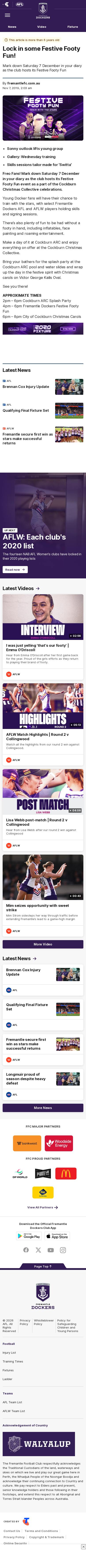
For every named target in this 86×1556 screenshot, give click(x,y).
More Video (43, 944)
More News (43, 1108)
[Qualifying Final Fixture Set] (43, 410)
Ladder (7, 1379)
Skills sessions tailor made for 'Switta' (39, 164)
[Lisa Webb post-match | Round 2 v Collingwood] (43, 810)
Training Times (13, 1361)
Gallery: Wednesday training (31, 157)
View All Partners (40, 1207)
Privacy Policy (25, 1322)
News (12, 26)
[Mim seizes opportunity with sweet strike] (43, 896)
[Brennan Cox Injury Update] (43, 386)
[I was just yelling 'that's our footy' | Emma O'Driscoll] (43, 637)
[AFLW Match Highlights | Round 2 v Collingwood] (43, 724)
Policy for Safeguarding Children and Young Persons (67, 1326)
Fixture (72, 26)
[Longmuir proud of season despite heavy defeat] (43, 1084)
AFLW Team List (14, 1411)
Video (41, 26)
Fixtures (8, 1370)
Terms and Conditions (41, 1531)
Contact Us (12, 1531)
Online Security (15, 1543)
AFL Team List (12, 1402)
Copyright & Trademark (46, 1537)
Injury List (9, 1352)
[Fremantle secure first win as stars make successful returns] (43, 437)
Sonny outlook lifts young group (35, 148)
